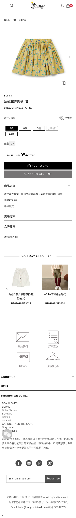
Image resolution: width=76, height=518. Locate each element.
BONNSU (7, 413)
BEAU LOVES (9, 403)
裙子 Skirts (19, 20)
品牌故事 (9, 226)
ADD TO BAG (40, 165)
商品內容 (9, 185)
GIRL (7, 20)
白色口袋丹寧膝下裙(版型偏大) (21, 296)
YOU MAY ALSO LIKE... (38, 256)
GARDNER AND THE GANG (17, 424)
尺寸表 (68, 118)
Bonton (8, 95)
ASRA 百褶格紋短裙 (55, 294)
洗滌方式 (9, 216)
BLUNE (6, 406)
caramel (6, 420)
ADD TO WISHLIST (40, 174)
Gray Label (8, 427)
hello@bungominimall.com (33, 507)
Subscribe (53, 478)
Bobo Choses (9, 410)
